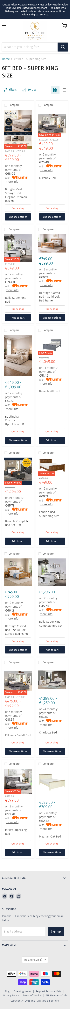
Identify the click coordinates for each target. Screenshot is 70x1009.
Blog (7, 991)
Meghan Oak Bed (50, 836)
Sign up (56, 931)
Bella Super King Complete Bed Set (50, 623)
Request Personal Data (48, 991)
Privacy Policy (11, 995)
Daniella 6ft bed (49, 391)
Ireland (33, 959)
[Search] (63, 47)
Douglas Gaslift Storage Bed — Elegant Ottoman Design (16, 195)
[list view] (64, 90)
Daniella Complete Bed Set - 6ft (17, 523)
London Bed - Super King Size (49, 514)
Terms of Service (32, 995)
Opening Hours (22, 991)
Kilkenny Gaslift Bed (18, 735)
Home (6, 59)
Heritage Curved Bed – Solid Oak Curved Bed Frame (17, 630)
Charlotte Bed (48, 732)
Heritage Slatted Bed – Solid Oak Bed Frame (49, 296)
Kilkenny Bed (47, 178)
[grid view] (55, 90)
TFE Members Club (56, 995)
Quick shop (17, 208)
